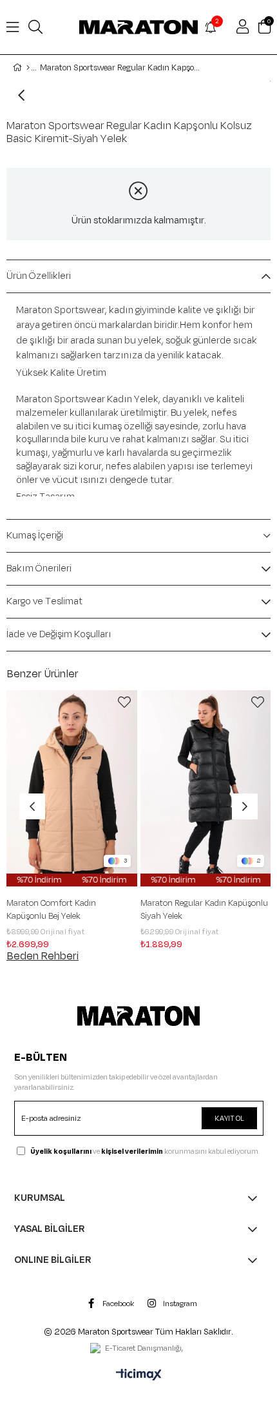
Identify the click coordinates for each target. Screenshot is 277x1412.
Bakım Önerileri (39, 568)
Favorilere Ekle (26, 702)
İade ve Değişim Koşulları (58, 634)
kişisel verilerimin (132, 1151)
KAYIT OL (229, 1118)
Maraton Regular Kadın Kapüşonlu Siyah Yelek (106, 909)
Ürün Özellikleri (38, 276)
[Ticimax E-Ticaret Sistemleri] (139, 1376)
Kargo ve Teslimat (44, 601)
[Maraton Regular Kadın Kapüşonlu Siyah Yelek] (108, 788)
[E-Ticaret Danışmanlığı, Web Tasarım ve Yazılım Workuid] (138, 1349)
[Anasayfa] (28, 68)
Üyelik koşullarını (60, 1151)
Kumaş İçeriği (34, 535)
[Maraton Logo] (139, 1016)
